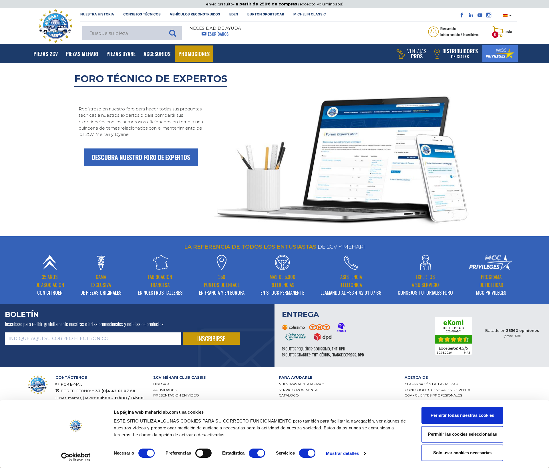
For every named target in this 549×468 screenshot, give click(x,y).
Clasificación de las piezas (431, 384)
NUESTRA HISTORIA (97, 14)
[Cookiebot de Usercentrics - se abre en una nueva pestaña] (76, 457)
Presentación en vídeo (176, 395)
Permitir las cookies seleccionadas (462, 434)
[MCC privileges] (500, 53)
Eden (233, 14)
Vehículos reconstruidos (195, 14)
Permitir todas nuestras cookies (462, 415)
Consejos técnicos (142, 14)
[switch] (203, 453)
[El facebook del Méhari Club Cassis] (462, 15)
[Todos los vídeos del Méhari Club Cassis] (480, 15)
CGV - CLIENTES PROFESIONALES (433, 395)
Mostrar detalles (342, 453)
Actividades (164, 390)
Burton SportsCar (265, 14)
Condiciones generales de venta (437, 390)
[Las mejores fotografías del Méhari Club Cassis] (488, 15)
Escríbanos (218, 34)
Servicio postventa (298, 390)
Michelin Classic (309, 14)
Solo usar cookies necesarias (462, 452)
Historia (161, 384)
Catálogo (289, 395)
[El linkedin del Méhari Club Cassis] (471, 15)
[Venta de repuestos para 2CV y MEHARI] (55, 26)
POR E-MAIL (71, 384)
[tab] (211, 377)
